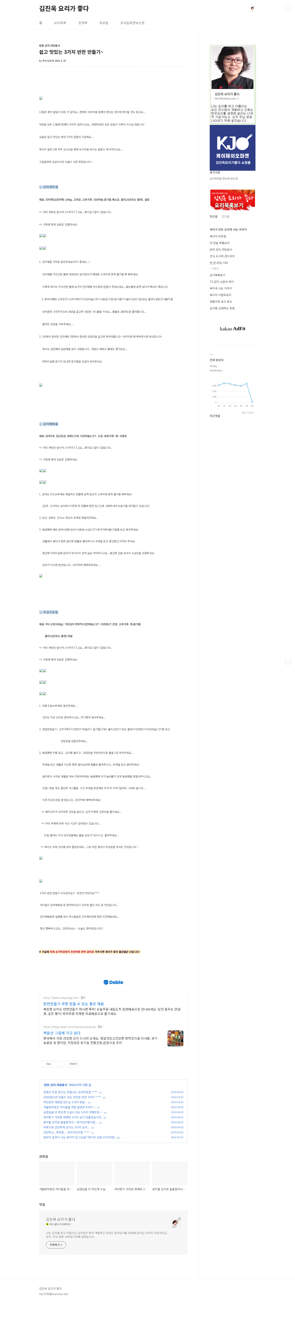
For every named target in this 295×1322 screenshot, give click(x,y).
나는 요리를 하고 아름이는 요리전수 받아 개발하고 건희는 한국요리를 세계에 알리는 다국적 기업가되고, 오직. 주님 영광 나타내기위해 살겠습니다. (106, 1235)
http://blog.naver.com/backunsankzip (69, 1027)
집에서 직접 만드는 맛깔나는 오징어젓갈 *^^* (70, 1092)
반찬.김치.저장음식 (55, 1085)
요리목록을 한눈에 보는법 (224, 178)
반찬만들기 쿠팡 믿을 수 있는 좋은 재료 (73, 1003)
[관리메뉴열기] (288, 7)
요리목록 (60, 22)
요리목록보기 (217, 275)
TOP (252, 1290)
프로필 (103, 22)
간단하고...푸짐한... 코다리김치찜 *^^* (66, 1132)
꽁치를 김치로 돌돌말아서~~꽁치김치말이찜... (70, 1122)
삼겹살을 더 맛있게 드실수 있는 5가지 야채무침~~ (73, 1112)
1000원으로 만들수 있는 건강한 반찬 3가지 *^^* (72, 1097)
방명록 (82, 22)
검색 (243, 8)
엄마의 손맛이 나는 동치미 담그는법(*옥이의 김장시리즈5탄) (79, 1137)
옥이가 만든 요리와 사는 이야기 (228, 229)
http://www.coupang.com (61, 997)
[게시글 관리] (59, 1064)
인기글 (226, 216)
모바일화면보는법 (132, 22)
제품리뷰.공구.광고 (221, 301)
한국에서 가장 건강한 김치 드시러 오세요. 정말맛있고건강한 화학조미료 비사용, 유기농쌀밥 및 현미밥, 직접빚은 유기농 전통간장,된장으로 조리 (100, 1040)
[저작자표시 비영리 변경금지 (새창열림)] (86, 1064)
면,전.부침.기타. (219, 263)
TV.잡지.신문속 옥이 (222, 282)
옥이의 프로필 (218, 236)
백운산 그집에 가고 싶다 (61, 1032)
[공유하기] (54, 1064)
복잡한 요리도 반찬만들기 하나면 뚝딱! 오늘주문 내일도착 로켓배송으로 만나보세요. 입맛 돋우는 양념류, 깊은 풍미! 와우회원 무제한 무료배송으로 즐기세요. (111, 1011)
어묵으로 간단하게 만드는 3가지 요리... (66, 1127)
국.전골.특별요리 (220, 243)
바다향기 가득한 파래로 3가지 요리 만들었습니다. (72, 1117)
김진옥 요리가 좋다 (64, 8)
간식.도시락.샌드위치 (222, 256)
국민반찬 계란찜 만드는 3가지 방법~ (64, 1102)
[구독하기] (288, 661)
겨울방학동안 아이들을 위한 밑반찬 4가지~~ (69, 1107)
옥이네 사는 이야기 (221, 288)
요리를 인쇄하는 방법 (222, 308)
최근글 (214, 216)
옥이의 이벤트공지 (220, 295)
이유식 (215, 268)
